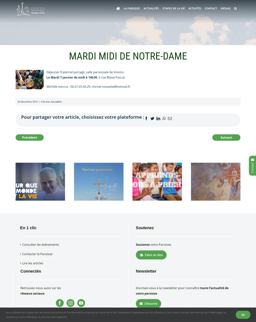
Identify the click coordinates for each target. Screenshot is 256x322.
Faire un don (154, 255)
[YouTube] (81, 303)
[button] (235, 8)
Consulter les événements (40, 245)
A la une (45, 101)
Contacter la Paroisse (37, 254)
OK (243, 315)
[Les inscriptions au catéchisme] (157, 181)
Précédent (29, 137)
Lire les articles (32, 263)
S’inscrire (150, 304)
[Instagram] (70, 303)
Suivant (226, 137)
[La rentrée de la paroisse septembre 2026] (99, 181)
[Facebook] (60, 303)
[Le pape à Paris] (40, 181)
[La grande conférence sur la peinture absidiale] (215, 181)
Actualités (56, 101)
